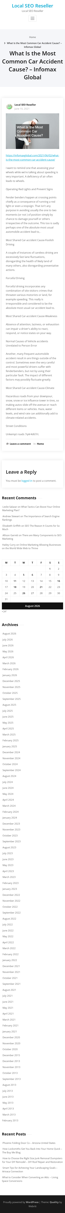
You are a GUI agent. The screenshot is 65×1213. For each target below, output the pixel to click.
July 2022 (8, 924)
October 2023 (10, 835)
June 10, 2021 (22, 108)
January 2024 (10, 817)
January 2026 (10, 675)
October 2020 (10, 1049)
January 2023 (10, 888)
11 (15, 581)
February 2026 (11, 669)
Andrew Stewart (11, 516)
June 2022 (8, 930)
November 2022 (11, 900)
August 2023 (9, 847)
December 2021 (11, 966)
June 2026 (8, 645)
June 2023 (8, 859)
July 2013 (8, 1090)
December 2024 (11, 752)
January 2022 (10, 960)
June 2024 (8, 787)
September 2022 (12, 912)
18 (15, 587)
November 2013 (11, 1067)
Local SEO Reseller (32, 5)
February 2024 (11, 811)
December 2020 (11, 1037)
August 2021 (9, 989)
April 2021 (8, 1013)
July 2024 (8, 782)
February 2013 (10, 1120)
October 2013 (10, 1072)
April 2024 (8, 799)
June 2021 (8, 1001)
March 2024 (9, 805)
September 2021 (12, 983)
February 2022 (11, 954)
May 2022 (8, 936)
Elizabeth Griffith (12, 525)
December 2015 (11, 1055)
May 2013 (8, 1102)
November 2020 (11, 1043)
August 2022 (9, 918)
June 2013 (8, 1096)
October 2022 (10, 906)
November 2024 (11, 758)
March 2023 (9, 877)
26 (23, 593)
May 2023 (8, 865)
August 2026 (9, 633)
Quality (54, 1202)
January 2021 (10, 1031)
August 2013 (9, 1084)
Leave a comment (20, 443)
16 (58, 581)
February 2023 (11, 883)
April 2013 (8, 1108)
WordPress (32, 1202)
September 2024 (12, 770)
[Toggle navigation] (32, 18)
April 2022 (8, 942)
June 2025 (8, 716)
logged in (26, 480)
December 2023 (11, 823)
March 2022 (9, 948)
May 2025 (8, 722)
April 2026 (8, 657)
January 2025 (10, 746)
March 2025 (9, 734)
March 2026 (9, 663)
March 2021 (9, 1019)
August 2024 (9, 776)
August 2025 (9, 704)
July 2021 (8, 995)
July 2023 (8, 853)
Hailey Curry (9, 544)
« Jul (4, 611)
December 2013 (11, 1061)
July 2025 (8, 710)
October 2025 (10, 692)
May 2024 (8, 793)
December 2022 (11, 894)
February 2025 (11, 740)
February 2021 (11, 1025)
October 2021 (10, 978)
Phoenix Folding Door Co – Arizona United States (29, 1142)
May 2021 (8, 1007)
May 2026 (8, 651)
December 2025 (11, 681)
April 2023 (8, 871)
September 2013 (12, 1079)
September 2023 (12, 841)
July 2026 (8, 639)
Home (32, 37)
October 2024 (10, 764)
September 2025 (12, 698)
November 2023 (11, 829)
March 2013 (9, 1114)
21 (41, 587)
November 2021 (11, 972)
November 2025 (11, 687)
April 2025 (8, 728)
